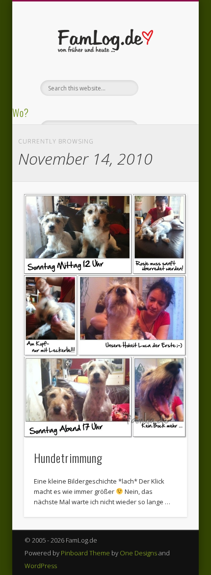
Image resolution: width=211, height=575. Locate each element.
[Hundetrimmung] (105, 316)
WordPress (41, 565)
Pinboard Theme (85, 552)
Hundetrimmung (68, 457)
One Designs (138, 552)
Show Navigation (163, 88)
